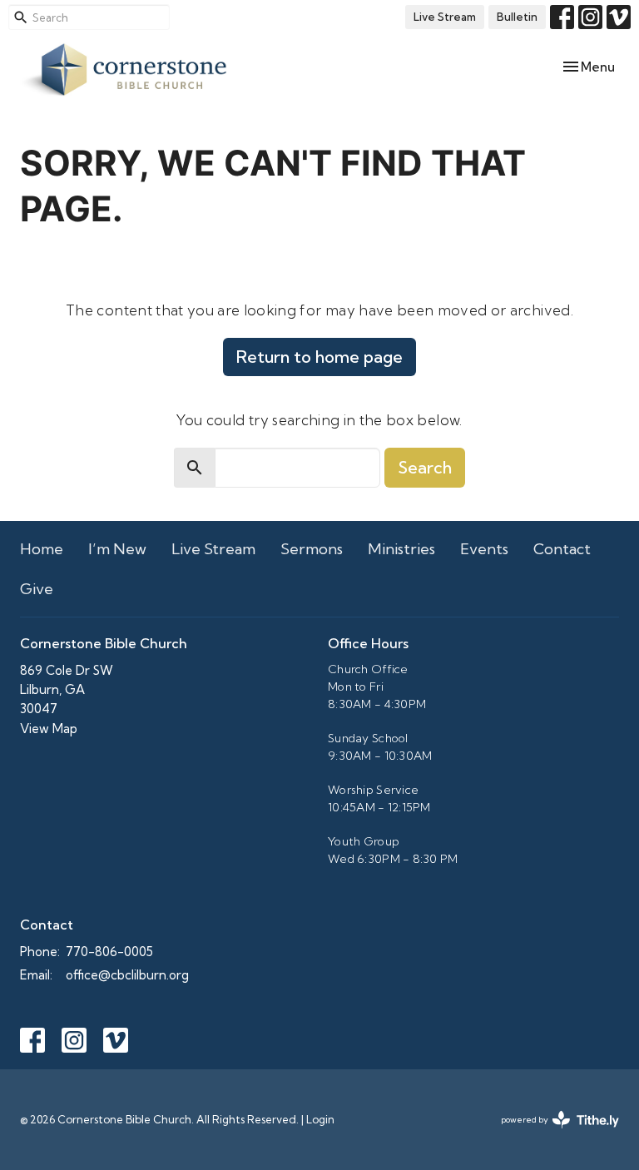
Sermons (311, 548)
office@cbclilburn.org (127, 975)
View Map (48, 728)
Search (425, 467)
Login (320, 1119)
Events (484, 548)
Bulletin (517, 16)
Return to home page (319, 356)
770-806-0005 (109, 951)
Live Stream (445, 16)
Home (41, 548)
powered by (553, 1133)
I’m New (117, 548)
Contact (562, 548)
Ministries (401, 548)
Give (36, 588)
